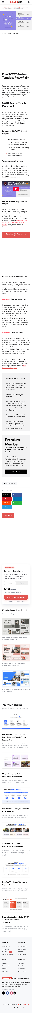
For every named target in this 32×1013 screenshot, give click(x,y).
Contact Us (21, 966)
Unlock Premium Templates (16, 597)
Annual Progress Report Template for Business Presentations (14, 638)
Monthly (10, 583)
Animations (5, 949)
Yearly (22, 583)
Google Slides (22, 949)
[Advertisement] (16, 53)
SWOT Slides (22, 952)
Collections (21, 942)
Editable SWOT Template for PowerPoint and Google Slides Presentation (14, 737)
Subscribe (5, 971)
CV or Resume (22, 955)
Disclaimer (21, 968)
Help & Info (21, 959)
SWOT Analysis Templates (11, 33)
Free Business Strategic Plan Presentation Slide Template (16, 690)
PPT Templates (22, 946)
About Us (21, 963)
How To (4, 963)
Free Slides (6, 952)
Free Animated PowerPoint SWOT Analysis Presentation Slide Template (15, 919)
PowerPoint (25, 1004)
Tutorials (4, 968)
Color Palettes (6, 966)
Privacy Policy (22, 971)
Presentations (6, 946)
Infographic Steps (7, 955)
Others (4, 959)
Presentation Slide (9, 483)
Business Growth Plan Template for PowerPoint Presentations (13, 664)
